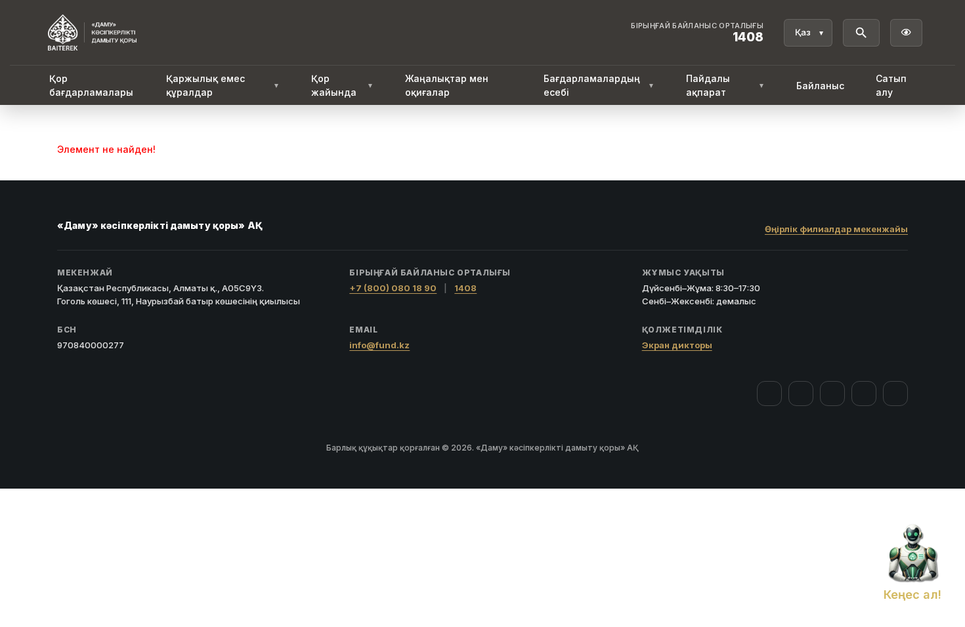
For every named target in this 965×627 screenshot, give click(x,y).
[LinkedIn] (895, 393)
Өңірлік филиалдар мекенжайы (836, 229)
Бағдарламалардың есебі (599, 85)
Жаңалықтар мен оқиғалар (446, 85)
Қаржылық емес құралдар (223, 85)
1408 (465, 288)
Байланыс (820, 85)
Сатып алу (891, 85)
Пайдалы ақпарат (725, 85)
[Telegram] (863, 393)
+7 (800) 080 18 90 (393, 288)
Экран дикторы (677, 345)
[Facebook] (769, 393)
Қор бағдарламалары (91, 85)
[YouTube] (832, 393)
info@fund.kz (379, 345)
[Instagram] (800, 393)
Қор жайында (342, 85)
